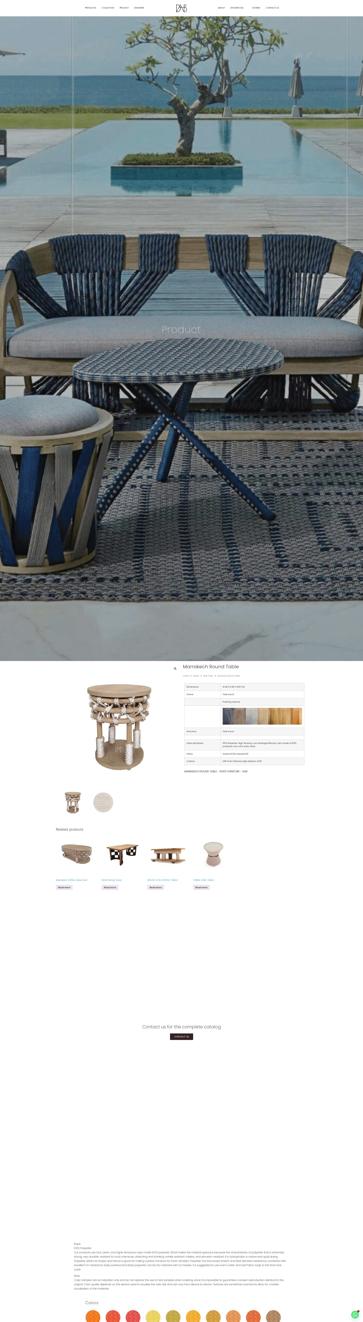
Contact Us (272, 8)
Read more (64, 887)
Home (186, 676)
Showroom (236, 8)
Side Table (208, 676)
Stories (256, 8)
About (221, 8)
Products (90, 8)
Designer (139, 8)
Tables (196, 676)
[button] (175, 668)
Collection (108, 8)
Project (124, 8)
